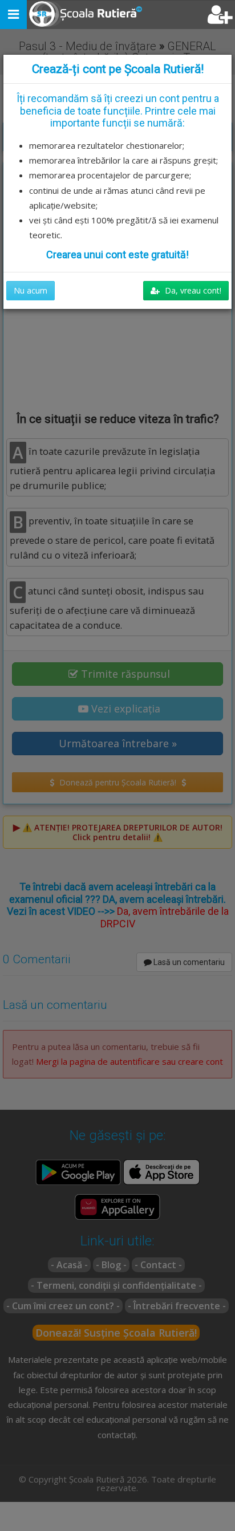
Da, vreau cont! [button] (192, 290)
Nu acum (30, 290)
